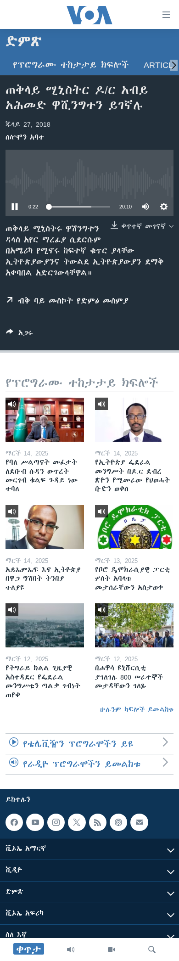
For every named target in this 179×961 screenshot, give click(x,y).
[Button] (19, 334)
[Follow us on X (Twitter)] (76, 822)
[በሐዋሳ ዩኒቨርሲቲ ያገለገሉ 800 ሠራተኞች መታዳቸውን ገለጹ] (134, 625)
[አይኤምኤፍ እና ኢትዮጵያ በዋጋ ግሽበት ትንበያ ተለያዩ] (45, 527)
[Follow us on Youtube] (35, 822)
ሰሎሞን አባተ (25, 137)
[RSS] (97, 822)
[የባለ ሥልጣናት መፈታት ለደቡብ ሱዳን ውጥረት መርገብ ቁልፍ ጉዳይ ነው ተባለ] (45, 420)
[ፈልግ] (152, 949)
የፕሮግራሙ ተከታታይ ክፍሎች (71, 65)
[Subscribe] (139, 822)
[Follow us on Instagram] (56, 822)
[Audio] (70, 949)
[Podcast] (118, 822)
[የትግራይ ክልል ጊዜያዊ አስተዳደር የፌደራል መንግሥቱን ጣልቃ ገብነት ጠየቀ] (45, 625)
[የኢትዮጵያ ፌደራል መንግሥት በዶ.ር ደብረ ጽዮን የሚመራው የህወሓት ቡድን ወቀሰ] (134, 420)
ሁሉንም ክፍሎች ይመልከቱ (136, 709)
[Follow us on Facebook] (14, 822)
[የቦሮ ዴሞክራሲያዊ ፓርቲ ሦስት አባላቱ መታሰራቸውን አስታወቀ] (134, 527)
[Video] (111, 949)
